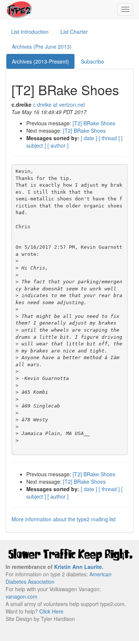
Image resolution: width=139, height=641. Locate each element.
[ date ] (89, 138)
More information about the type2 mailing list (63, 519)
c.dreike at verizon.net (59, 104)
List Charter (74, 31)
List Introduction (30, 31)
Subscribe (92, 61)
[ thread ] (109, 138)
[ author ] (58, 145)
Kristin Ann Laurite (78, 566)
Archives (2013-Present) (40, 61)
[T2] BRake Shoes (94, 123)
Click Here (51, 611)
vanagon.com (21, 596)
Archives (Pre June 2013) (42, 46)
